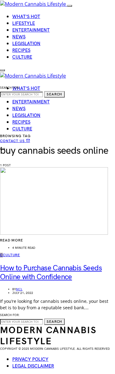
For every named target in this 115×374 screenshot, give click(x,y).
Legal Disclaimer (33, 366)
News (18, 37)
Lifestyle (23, 23)
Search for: (10, 88)
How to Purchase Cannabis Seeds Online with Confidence (51, 272)
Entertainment (31, 30)
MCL (19, 289)
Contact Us (13, 141)
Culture (22, 57)
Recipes (21, 50)
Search (54, 94)
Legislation (26, 44)
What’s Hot (26, 17)
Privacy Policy (30, 359)
